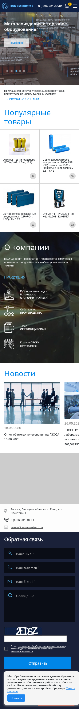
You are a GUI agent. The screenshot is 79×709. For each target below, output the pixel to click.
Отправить (37, 663)
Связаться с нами (24, 99)
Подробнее (17, 42)
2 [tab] (12, 71)
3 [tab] (16, 71)
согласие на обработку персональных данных (41, 646)
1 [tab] (7, 71)
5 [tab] (24, 71)
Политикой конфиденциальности (32, 650)
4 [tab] (20, 71)
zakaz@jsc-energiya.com (27, 527)
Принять (16, 698)
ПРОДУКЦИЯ (14, 277)
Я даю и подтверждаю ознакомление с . (39, 648)
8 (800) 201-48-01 (50, 6)
